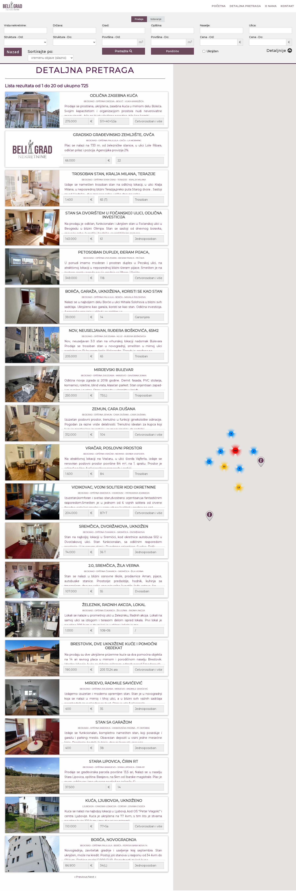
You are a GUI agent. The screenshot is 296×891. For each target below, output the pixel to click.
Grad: (105, 25)
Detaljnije (276, 50)
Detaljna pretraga (245, 5)
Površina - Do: (160, 37)
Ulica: (252, 25)
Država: (58, 25)
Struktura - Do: (62, 37)
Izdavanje (155, 19)
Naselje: (205, 25)
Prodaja (139, 19)
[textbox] (6, 30)
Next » (92, 876)
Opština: (156, 25)
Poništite (172, 51)
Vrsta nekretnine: (15, 25)
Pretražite (122, 51)
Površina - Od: (111, 37)
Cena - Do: (256, 37)
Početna (219, 5)
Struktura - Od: (13, 37)
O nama (271, 5)
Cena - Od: (207, 37)
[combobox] (25, 30)
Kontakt (287, 5)
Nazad (13, 51)
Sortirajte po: (40, 51)
